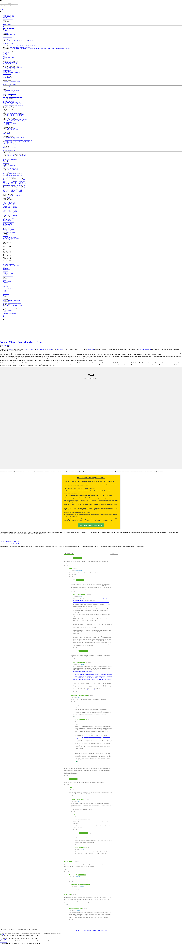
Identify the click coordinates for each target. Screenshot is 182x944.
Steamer (4, 53)
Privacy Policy (104, 930)
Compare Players (17, 119)
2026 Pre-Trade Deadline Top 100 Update (12, 265)
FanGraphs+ (35, 46)
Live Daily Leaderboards (8, 92)
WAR (4, 308)
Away (16, 168)
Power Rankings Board (8, 274)
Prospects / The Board (8, 289)
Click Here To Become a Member (91, 525)
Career (22, 113)
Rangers (20, 185)
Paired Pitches (6, 272)
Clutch (18, 308)
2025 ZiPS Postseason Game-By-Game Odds (13, 105)
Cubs (12, 190)
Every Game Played (7, 81)
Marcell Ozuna (90, 349)
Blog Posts (11, 28)
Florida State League (25, 141)
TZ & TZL (16, 305)
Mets (4, 190)
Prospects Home (6, 234)
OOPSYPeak (6, 63)
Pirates (12, 191)
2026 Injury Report (7, 219)
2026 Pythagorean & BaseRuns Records (12, 103)
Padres (20, 191)
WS (11, 154)
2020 (18, 97)
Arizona (7, 142)
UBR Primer (9, 308)
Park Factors (5, 282)
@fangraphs (77, 930)
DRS (10, 305)
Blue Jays (5, 179)
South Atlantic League (18, 140)
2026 (8, 113)
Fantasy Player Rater (7, 22)
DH (22, 195)
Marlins (4, 189)
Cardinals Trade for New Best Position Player (10, 541)
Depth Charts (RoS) (7, 70)
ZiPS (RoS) (5, 67)
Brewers (12, 187)
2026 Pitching (12, 147)
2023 (10, 97)
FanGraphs (5, 33)
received (11, 349)
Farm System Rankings (8, 239)
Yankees (5, 185)
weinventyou (77, 910)
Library (4, 280)
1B (8, 195)
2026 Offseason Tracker (8, 231)
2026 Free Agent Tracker (8, 229)
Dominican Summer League (10, 143)
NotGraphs (22, 46)
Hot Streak (5, 271)
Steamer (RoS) (6, 69)
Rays (4, 182)
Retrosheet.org (3, 942)
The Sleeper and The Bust (13, 40)
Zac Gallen (49, 349)
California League (8, 141)
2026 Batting (6, 147)
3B (14, 195)
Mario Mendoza (78, 570)
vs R (10, 168)
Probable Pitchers (15, 90)
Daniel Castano (60, 349)
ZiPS (4, 52)
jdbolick (80, 596)
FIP (3, 303)
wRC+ (8, 300)
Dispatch (17, 47)
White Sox (13, 185)
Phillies (4, 193)
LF (16, 195)
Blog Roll (5, 30)
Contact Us (83, 930)
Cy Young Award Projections (9, 84)
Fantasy (22, 47)
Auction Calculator (7, 24)
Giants (20, 190)
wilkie (78, 581)
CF (18, 195)
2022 (12, 97)
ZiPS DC (8, 52)
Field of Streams (23, 40)
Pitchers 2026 (12, 165)
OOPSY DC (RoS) (7, 74)
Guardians (13, 179)
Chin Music (23, 48)
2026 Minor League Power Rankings (11, 227)
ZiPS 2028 (10, 77)
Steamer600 (5, 62)
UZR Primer (5, 305)
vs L (8, 168)
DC (9, 179)
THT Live (12, 47)
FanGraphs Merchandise (8, 16)
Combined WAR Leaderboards (10, 159)
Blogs (4, 295)
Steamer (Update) (14, 69)
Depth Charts (6, 54)
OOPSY (5, 58)
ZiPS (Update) (12, 67)
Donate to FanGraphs (8, 19)
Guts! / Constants (7, 281)
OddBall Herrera (78, 876)
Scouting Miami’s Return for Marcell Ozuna (21, 342)
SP (7, 197)
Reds (12, 193)
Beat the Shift (31, 40)
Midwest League (8, 140)
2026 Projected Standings (8, 101)
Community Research (8, 43)
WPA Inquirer (6, 163)
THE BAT (5, 57)
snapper (77, 789)
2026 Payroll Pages (7, 220)
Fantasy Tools (6, 294)
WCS (21, 154)
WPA (13, 308)
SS (12, 195)
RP (9, 197)
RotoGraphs (5, 39)
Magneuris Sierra (29, 349)
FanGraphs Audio (16, 48)
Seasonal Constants (7, 310)
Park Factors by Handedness (9, 313)
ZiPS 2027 (5, 77)
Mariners (21, 183)
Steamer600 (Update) (13, 62)
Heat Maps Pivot (6, 269)
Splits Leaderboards (7, 122)
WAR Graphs (6, 160)
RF (20, 195)
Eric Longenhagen (5, 345)
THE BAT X (11, 57)
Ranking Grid (10, 119)
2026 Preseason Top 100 (8, 264)
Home (13, 168)
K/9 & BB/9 (14, 303)
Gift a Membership (7, 17)
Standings (5, 291)
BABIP (9, 303)
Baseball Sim (6, 268)
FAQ (8, 28)
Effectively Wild (11, 34)
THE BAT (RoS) (7, 72)
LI (15, 308)
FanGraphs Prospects (7, 37)
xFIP (6, 303)
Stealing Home (51, 48)
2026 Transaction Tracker (8, 222)
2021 (15, 97)
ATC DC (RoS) (6, 71)
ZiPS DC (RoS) (19, 67)
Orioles (4, 181)
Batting (4, 133)
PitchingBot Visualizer (8, 273)
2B (10, 195)
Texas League (24, 138)
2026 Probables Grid (7, 224)
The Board (5, 236)
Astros (20, 181)
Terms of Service (96, 930)
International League (10, 137)
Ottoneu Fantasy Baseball (8, 26)
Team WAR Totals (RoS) (8, 177)
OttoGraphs (67, 48)
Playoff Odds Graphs (16, 102)
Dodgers (21, 189)
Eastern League (8, 138)
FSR (13, 305)
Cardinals (13, 189)
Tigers (12, 182)
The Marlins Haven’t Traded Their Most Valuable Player (12, 543)
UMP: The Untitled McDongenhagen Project (37, 48)
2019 (21, 97)
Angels (20, 179)
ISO (11, 300)
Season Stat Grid (6, 124)
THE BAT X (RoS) (15, 72)
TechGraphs (28, 46)
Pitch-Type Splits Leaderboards (10, 123)
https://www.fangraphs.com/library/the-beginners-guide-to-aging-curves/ (87, 689)
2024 (7, 97)
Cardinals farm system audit (144, 349)
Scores (4, 290)
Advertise (89, 930)
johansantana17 (82, 664)
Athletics (21, 182)
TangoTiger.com (3, 939)
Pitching (8, 133)
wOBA (4, 300)
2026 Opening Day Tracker (9, 232)
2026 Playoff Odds (7, 102)
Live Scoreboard (6, 90)
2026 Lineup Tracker (7, 225)
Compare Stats (25, 119)
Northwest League (28, 140)
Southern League (16, 138)
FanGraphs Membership (8, 15)
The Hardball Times (15, 46)
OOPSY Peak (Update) (14, 63)
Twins (12, 183)
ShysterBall (27, 47)
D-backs (20, 187)
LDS (17, 154)
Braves (4, 187)
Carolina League (16, 141)
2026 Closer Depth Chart (8, 218)
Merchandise (6, 286)
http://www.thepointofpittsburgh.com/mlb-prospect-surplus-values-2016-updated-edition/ (91, 602)
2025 (4, 97)
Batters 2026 (6, 165)
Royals (12, 181)
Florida (11, 142)
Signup (4, 28)
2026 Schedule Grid (7, 223)
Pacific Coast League (20, 137)
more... (20, 300)
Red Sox (5, 183)
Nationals (5, 191)
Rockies (20, 193)
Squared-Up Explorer (8, 276)
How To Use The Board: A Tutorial (11, 238)
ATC (4, 56)
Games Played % (16, 81)
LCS (14, 154)
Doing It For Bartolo (59, 48)
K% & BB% (15, 300)
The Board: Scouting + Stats (9, 237)
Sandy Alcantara (40, 349)
